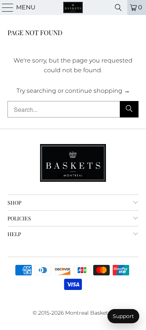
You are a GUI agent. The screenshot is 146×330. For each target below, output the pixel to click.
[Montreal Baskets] (73, 7)
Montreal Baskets (88, 312)
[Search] (118, 7)
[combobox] (73, 109)
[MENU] (4, 7)
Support (123, 316)
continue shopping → (97, 90)
